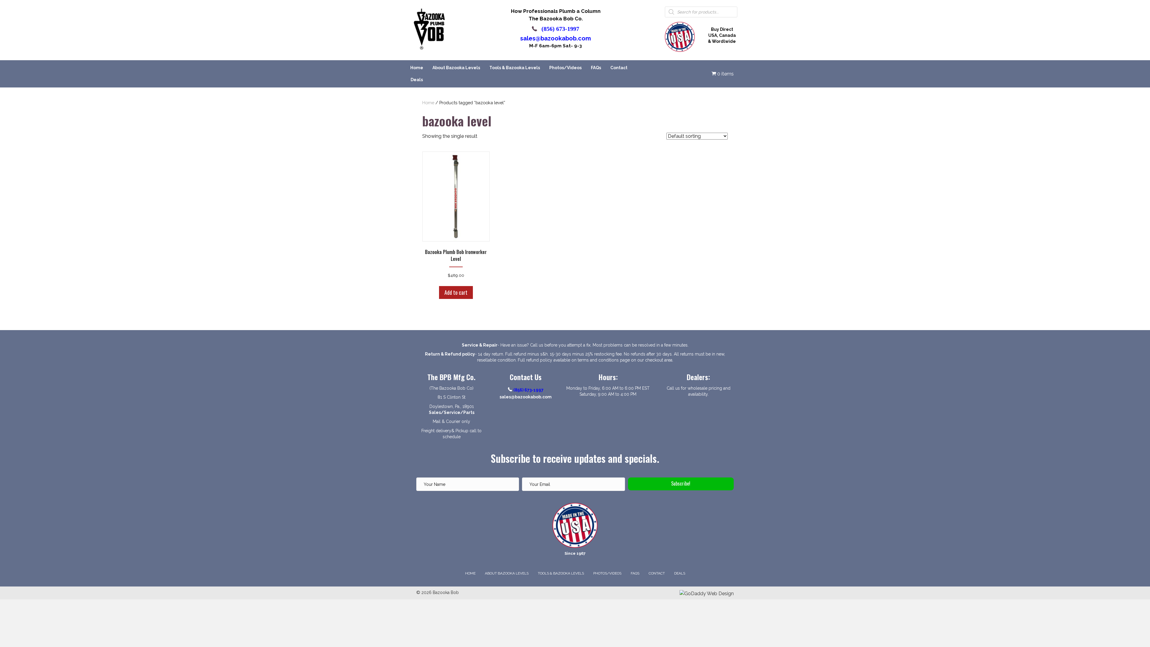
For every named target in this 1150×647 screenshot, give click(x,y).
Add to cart (455, 292)
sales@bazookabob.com (555, 38)
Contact (618, 67)
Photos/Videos (565, 67)
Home (416, 67)
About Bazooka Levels (456, 67)
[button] (681, 483)
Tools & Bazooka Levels (514, 67)
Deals (417, 79)
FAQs (596, 67)
